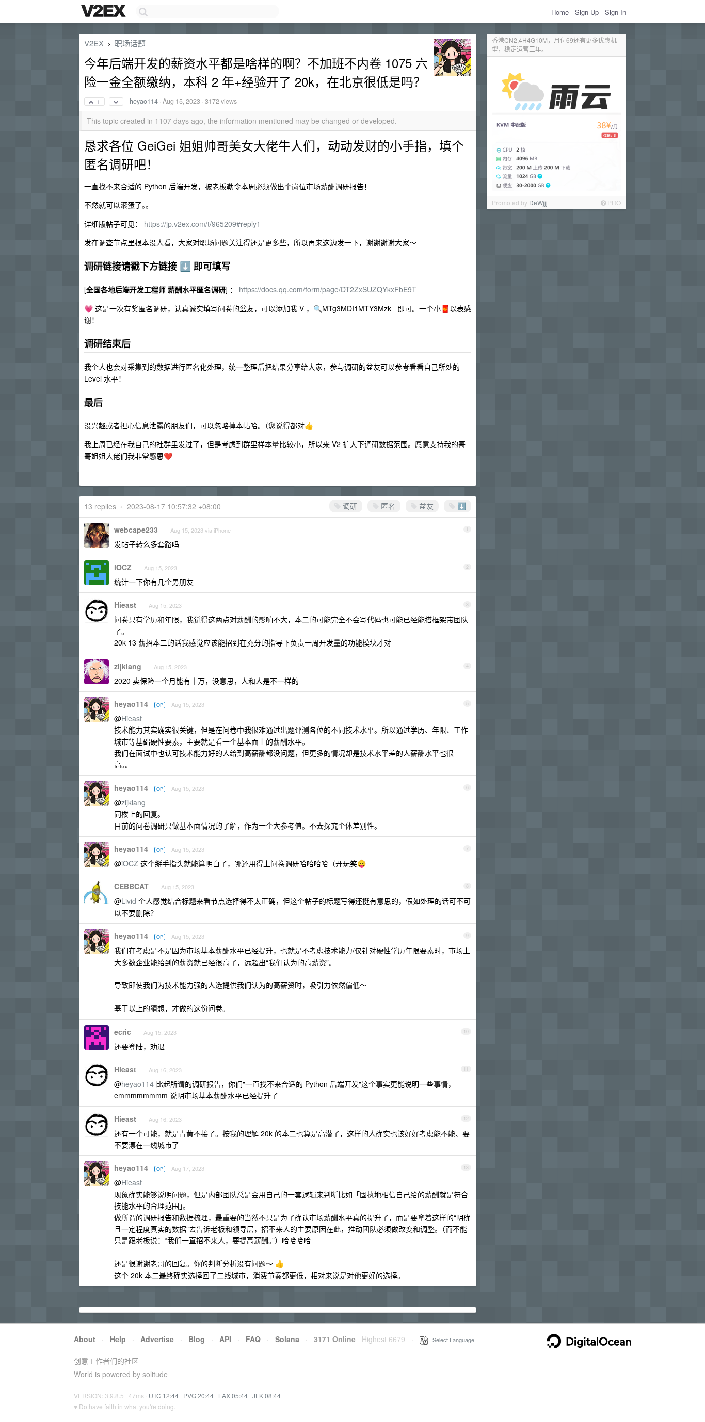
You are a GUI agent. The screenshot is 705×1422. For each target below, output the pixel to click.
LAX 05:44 (233, 1395)
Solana (287, 1339)
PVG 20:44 (198, 1395)
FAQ (253, 1339)
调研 (349, 506)
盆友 (425, 506)
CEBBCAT (131, 886)
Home (560, 12)
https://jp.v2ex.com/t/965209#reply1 (202, 224)
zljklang (127, 666)
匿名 (387, 506)
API (225, 1339)
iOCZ (123, 567)
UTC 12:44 (164, 1395)
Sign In (615, 12)
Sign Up (587, 12)
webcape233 (136, 529)
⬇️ (460, 506)
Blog (196, 1339)
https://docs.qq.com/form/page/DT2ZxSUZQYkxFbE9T (327, 289)
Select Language (451, 1339)
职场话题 (130, 43)
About (84, 1339)
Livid (128, 901)
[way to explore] (105, 12)
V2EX (94, 43)
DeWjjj (538, 202)
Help (118, 1339)
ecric (122, 1032)
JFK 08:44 (266, 1395)
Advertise (157, 1339)
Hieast (125, 605)
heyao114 (144, 101)
